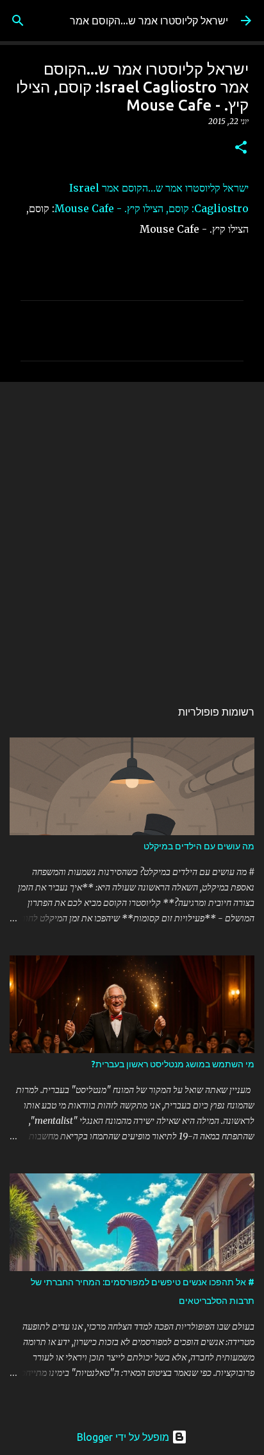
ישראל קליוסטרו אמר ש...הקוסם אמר (149, 20)
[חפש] (18, 20)
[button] (241, 148)
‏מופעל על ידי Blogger (124, 1437)
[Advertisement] (132, 533)
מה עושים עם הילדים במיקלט (199, 846)
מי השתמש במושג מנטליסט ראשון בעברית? (173, 1064)
